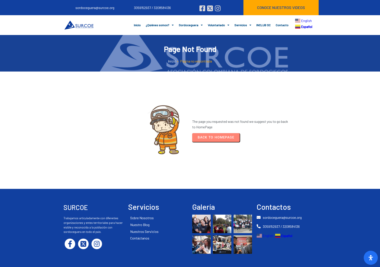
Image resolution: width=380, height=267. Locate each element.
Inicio (172, 61)
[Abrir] (371, 258)
